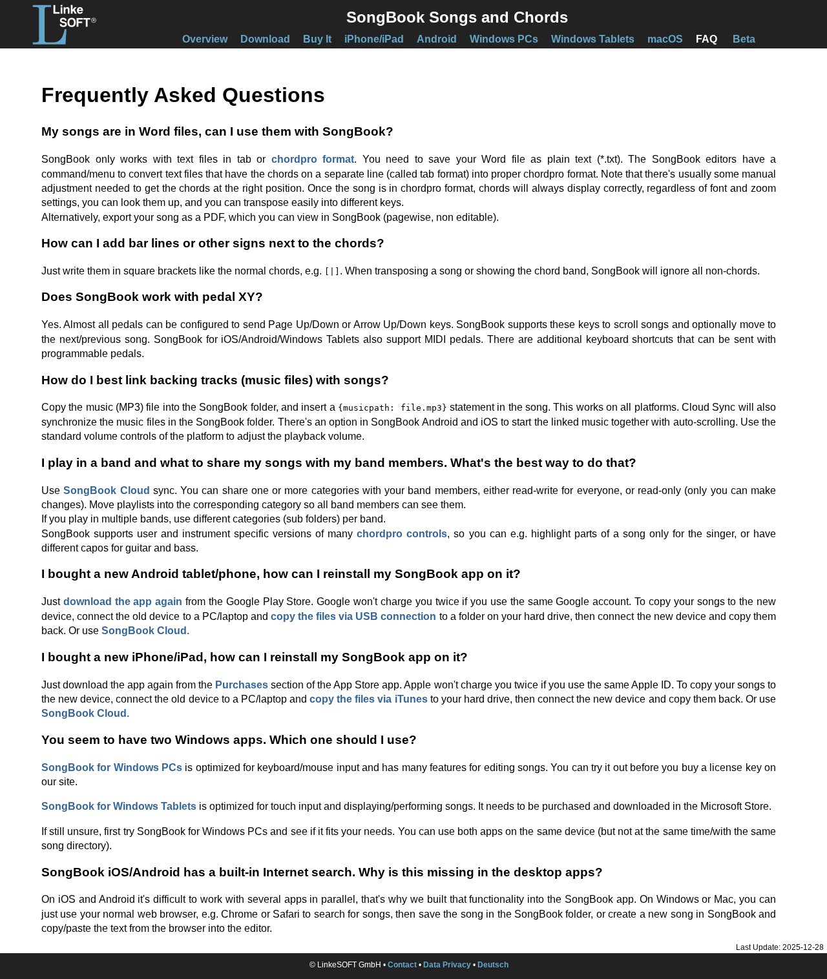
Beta (744, 39)
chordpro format (313, 159)
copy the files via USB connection (354, 616)
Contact (402, 964)
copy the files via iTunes (368, 699)
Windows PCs (504, 39)
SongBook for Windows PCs (111, 767)
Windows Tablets (592, 39)
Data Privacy (447, 964)
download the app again (122, 601)
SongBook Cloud (106, 490)
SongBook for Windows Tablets (118, 806)
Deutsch (492, 964)
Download (265, 39)
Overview (204, 39)
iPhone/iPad (374, 39)
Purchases (241, 684)
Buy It (317, 39)
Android (437, 39)
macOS (665, 39)
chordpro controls (402, 533)
